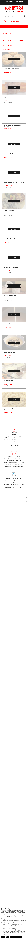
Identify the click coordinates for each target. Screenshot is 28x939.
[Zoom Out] (26, 499)
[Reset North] (26, 501)
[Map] (14, 707)
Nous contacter (19, 1)
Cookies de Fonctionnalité (14, 919)
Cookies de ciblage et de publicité (14, 931)
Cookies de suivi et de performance (14, 924)
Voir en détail (14, 59)
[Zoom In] (26, 497)
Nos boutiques (9, 1)
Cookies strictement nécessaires (13, 915)
